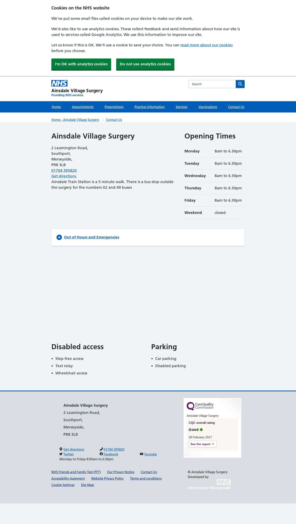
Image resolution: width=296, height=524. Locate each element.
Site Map (87, 485)
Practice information (150, 107)
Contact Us (236, 107)
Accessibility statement (68, 478)
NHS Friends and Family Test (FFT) (76, 472)
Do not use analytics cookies (145, 64)
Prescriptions (114, 107)
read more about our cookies (206, 45)
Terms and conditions (146, 478)
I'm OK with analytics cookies (81, 64)
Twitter (68, 454)
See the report (200, 444)
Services (181, 107)
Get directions (63, 176)
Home (56, 107)
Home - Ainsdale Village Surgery (75, 120)
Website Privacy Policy (107, 478)
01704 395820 (64, 170)
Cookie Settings (63, 485)
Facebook (111, 454)
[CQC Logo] (200, 409)
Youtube (150, 454)
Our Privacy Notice (120, 472)
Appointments (82, 107)
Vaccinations (208, 107)
